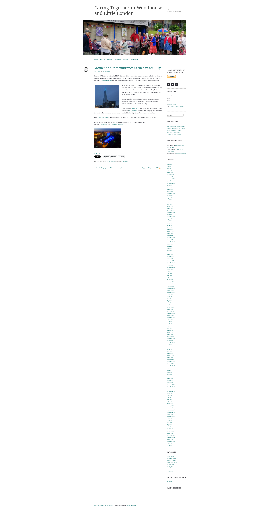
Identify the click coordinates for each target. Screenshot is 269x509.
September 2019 (171, 317)
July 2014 (169, 445)
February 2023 (170, 231)
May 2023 (169, 225)
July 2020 (169, 296)
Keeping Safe (170, 467)
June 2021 (169, 273)
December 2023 (171, 210)
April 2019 (169, 328)
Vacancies (126, 59)
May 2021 (169, 275)
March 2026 (170, 172)
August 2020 (170, 294)
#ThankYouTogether (117, 124)
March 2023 (170, 229)
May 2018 (169, 349)
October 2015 (170, 414)
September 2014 (171, 441)
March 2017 (170, 378)
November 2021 (171, 263)
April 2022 (169, 252)
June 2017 (169, 372)
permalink (125, 161)
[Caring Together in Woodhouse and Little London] (134, 37)
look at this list (103, 118)
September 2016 (171, 391)
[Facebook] (177, 85)
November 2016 (171, 387)
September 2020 (171, 292)
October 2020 (170, 290)
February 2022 (170, 256)
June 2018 (169, 347)
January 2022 (170, 258)
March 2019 (170, 330)
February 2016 (170, 406)
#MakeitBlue (136, 108)
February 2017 (170, 380)
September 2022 (171, 242)
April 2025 (169, 187)
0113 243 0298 (172, 104)
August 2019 (170, 319)
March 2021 (170, 280)
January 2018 (170, 357)
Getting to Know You (172, 462)
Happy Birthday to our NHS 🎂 (152, 168)
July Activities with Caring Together (176, 126)
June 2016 (169, 397)
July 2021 (169, 271)
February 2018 (170, 355)
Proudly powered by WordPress (103, 505)
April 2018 (169, 351)
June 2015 (169, 422)
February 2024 (170, 206)
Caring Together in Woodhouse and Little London (128, 10)
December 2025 (171, 179)
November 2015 (171, 412)
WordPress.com (131, 505)
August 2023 (170, 219)
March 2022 (170, 254)
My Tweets (169, 481)
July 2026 (169, 164)
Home (96, 59)
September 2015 (171, 416)
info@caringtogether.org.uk (177, 106)
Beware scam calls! (181, 153)
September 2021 (171, 267)
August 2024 (170, 198)
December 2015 (171, 410)
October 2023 (170, 214)
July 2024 (169, 200)
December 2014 (171, 435)
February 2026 (170, 174)
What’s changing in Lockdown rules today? (108, 168)
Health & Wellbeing (171, 465)
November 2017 (171, 361)
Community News (171, 458)
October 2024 (170, 195)
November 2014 (171, 437)
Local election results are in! (174, 132)
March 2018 (170, 353)
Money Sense (170, 469)
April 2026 (169, 170)
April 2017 (169, 376)
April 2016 (169, 401)
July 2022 (169, 246)
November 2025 (171, 181)
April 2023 (169, 227)
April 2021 (169, 277)
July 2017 (169, 370)
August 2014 (170, 443)
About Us (102, 59)
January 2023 (170, 233)
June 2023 (169, 223)
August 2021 (170, 269)
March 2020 (170, 305)
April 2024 (169, 204)
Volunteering (134, 59)
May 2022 (169, 250)
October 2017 (170, 364)
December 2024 (171, 191)
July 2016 (169, 395)
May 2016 (169, 399)
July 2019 (169, 322)
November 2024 (171, 193)
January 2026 (170, 177)
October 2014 (170, 439)
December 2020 (171, 286)
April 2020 (169, 303)
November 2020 (171, 288)
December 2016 (171, 385)
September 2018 (171, 343)
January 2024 (170, 208)
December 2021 (171, 261)
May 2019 (169, 326)
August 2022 (170, 244)
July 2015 (169, 420)
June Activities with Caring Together (176, 128)
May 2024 (169, 202)
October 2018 (170, 340)
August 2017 (170, 368)
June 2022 (169, 248)
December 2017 (171, 359)
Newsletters (117, 59)
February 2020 (170, 307)
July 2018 (169, 345)
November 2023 (171, 212)
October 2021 (170, 265)
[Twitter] (173, 85)
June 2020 (169, 298)
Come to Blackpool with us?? (174, 130)
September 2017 (171, 366)
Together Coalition (106, 81)
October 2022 (170, 240)
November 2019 (171, 313)
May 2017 (169, 374)
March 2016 (170, 403)
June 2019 (169, 324)
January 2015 (170, 433)
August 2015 (170, 418)
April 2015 (169, 427)
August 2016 (170, 393)
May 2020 (169, 301)
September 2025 (171, 183)
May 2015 (169, 424)
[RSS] (168, 85)
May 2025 (169, 185)
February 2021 (170, 282)
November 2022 (171, 237)
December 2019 (171, 311)
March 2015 (170, 429)
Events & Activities (171, 460)
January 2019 (170, 334)
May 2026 (169, 168)
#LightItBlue (133, 111)
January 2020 (170, 309)
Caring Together (106, 71)
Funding (109, 59)
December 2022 (171, 235)
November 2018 (171, 338)
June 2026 (169, 166)
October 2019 (170, 315)
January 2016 (170, 408)
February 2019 (170, 332)
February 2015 (170, 431)
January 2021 (170, 284)
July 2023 (169, 221)
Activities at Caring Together (174, 134)
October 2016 (170, 389)
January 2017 (170, 382)
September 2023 (171, 216)
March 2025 (170, 189)
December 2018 (171, 336)
